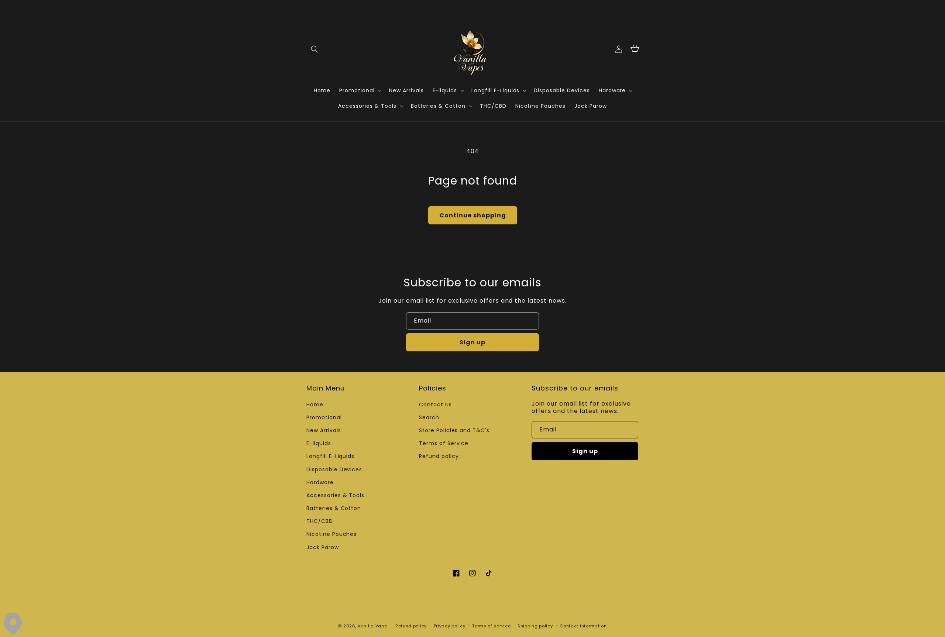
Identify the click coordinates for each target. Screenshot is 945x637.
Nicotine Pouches (331, 534)
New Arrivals (323, 430)
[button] (314, 49)
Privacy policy (449, 626)
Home (314, 404)
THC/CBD (319, 521)
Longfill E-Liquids (330, 456)
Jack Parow (322, 547)
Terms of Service (443, 443)
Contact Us (435, 404)
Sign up (472, 342)
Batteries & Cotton (333, 508)
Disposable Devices (334, 469)
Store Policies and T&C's (454, 430)
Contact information (583, 626)
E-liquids (318, 443)
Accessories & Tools (335, 495)
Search (429, 417)
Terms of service (491, 626)
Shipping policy (535, 626)
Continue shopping (472, 215)
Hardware (320, 482)
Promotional (324, 417)
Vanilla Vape (372, 626)
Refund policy (438, 456)
